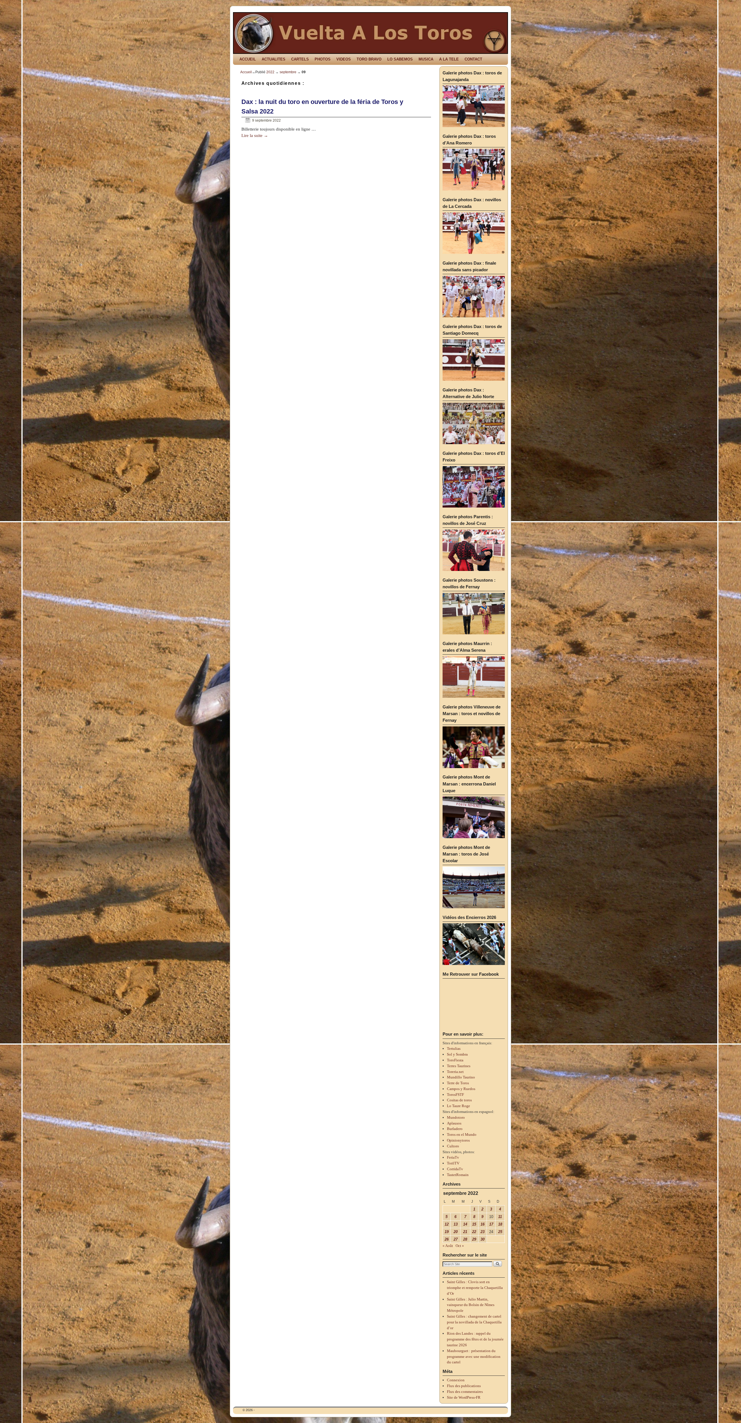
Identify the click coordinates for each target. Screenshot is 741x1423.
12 (447, 1224)
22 (474, 1232)
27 (456, 1239)
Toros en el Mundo (461, 1134)
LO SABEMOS (400, 59)
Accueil (246, 72)
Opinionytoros (458, 1140)
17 (491, 1224)
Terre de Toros (458, 1083)
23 (482, 1232)
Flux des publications (464, 1386)
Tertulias (454, 1048)
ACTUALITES (273, 59)
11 (500, 1217)
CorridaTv (455, 1169)
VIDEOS (343, 59)
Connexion (456, 1380)
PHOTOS (323, 59)
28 (465, 1239)
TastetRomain (458, 1175)
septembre (288, 72)
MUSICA (426, 59)
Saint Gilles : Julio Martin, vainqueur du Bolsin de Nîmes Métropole (470, 1305)
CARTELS (300, 59)
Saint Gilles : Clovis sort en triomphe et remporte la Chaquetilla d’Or (475, 1288)
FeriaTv (453, 1157)
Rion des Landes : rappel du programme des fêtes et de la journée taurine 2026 (475, 1339)
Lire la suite (254, 135)
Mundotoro (456, 1117)
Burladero (455, 1129)
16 (482, 1224)
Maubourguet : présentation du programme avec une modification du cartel (473, 1357)
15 (474, 1224)
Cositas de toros (459, 1100)
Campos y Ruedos (461, 1089)
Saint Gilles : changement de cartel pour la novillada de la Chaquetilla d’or (474, 1322)
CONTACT (473, 59)
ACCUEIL (247, 59)
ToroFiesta (455, 1060)
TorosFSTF (455, 1094)
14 (465, 1224)
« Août (448, 1245)
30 (482, 1239)
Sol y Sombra (457, 1054)
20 (456, 1232)
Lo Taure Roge (458, 1106)
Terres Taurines (458, 1066)
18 (500, 1224)
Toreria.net (455, 1071)
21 (465, 1232)
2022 (270, 72)
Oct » (460, 1245)
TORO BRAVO (369, 59)
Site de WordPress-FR (463, 1397)
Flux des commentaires (465, 1391)
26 (447, 1239)
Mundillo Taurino (461, 1077)
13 (456, 1224)
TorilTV (453, 1163)
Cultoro (453, 1146)
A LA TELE (449, 59)
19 (447, 1232)
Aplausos (454, 1123)
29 (474, 1239)
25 (500, 1232)
